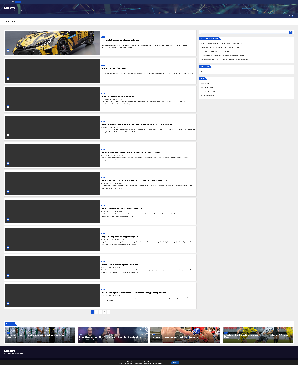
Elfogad (175, 362)
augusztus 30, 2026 (159, 339)
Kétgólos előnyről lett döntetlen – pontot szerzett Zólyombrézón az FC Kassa (222, 55)
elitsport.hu (118, 43)
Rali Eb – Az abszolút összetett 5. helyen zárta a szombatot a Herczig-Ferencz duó (135, 180)
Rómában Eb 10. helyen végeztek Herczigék (119, 265)
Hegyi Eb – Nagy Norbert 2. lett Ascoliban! (118, 96)
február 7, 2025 (107, 43)
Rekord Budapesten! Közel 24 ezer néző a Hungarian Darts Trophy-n (220, 47)
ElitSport (9, 7)
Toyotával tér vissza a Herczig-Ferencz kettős (120, 40)
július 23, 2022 (107, 295)
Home (7, 16)
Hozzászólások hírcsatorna (208, 91)
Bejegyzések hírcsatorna (207, 87)
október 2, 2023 (107, 71)
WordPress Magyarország (208, 95)
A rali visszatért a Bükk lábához (114, 68)
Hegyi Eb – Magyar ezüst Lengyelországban (119, 237)
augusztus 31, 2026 (13, 339)
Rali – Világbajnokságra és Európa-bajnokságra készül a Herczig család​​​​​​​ (130, 152)
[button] (289, 16)
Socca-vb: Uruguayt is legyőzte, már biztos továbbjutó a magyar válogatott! (222, 43)
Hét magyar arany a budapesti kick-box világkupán (215, 51)
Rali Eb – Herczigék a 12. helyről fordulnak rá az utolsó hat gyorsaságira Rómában (135, 293)
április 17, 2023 (107, 127)
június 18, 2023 (107, 99)
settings (159, 363)
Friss (103, 37)
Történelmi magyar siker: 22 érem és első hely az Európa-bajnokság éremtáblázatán (224, 59)
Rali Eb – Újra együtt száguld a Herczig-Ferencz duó (122, 209)
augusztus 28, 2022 (108, 183)
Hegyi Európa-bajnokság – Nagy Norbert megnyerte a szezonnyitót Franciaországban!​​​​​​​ (137, 124)
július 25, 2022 (107, 267)
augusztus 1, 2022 (108, 239)
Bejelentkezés (205, 83)
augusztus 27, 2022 (108, 211)
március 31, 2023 (108, 155)
